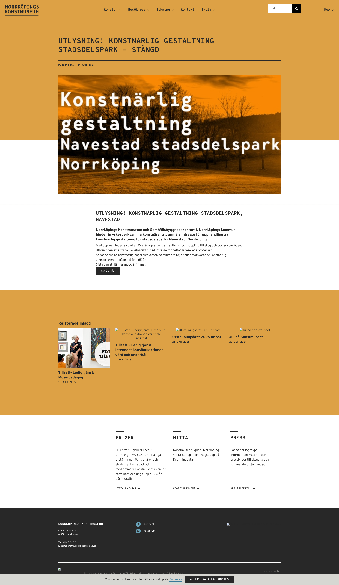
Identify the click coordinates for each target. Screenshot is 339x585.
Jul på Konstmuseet (246, 337)
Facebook (149, 524)
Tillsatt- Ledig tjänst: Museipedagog (76, 375)
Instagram (149, 531)
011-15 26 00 (69, 542)
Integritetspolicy (272, 571)
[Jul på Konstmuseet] (255, 330)
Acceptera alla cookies (209, 579)
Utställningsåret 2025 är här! (197, 337)
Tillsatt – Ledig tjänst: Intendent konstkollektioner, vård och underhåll (139, 350)
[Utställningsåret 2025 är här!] (198, 330)
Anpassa (174, 579)
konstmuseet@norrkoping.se (81, 546)
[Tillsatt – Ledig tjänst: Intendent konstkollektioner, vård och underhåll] (141, 330)
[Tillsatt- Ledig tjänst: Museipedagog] (84, 330)
